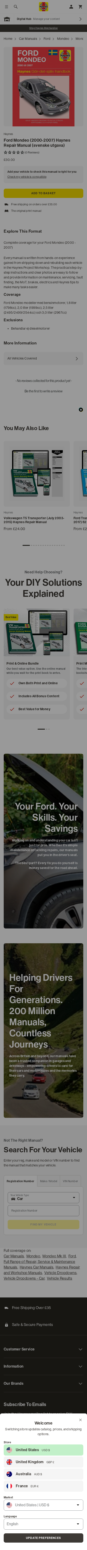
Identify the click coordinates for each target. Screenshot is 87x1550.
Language (10, 1516)
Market (8, 1497)
